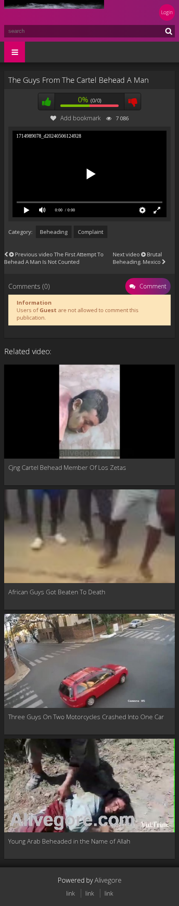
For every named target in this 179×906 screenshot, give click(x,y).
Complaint (90, 232)
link (70, 893)
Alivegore (108, 880)
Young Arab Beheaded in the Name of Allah (69, 841)
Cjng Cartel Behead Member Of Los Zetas (67, 467)
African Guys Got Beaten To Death (56, 592)
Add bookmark (80, 118)
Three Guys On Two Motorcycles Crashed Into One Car (86, 716)
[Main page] (54, 12)
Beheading (53, 232)
